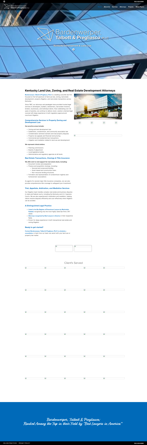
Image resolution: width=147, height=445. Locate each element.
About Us (107, 7)
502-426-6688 (139, 2)
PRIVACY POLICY (24, 443)
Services (114, 7)
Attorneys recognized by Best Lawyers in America (44, 216)
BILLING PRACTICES (10, 443)
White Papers (140, 7)
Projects (130, 7)
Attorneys (123, 7)
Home (100, 7)
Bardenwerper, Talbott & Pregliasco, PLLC (38, 95)
